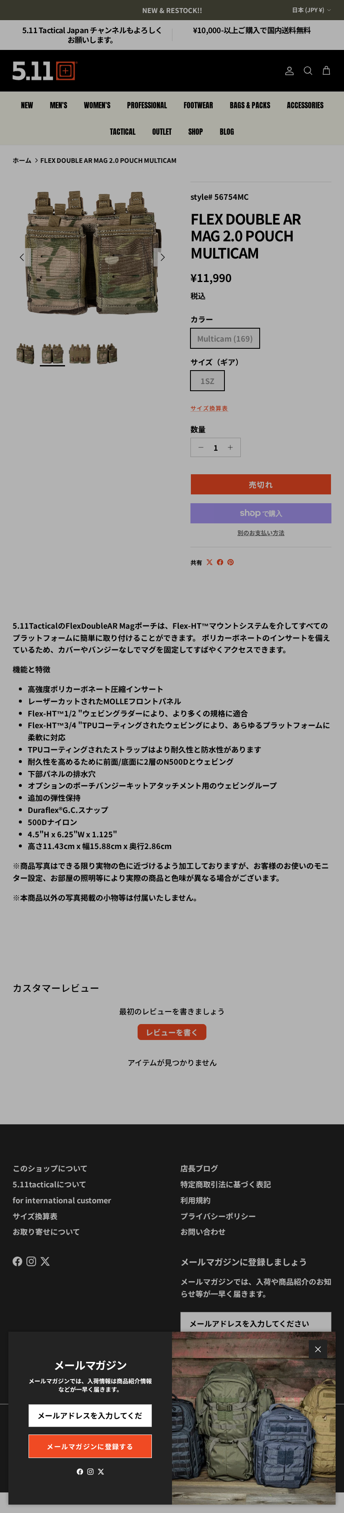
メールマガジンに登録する (90, 1446)
